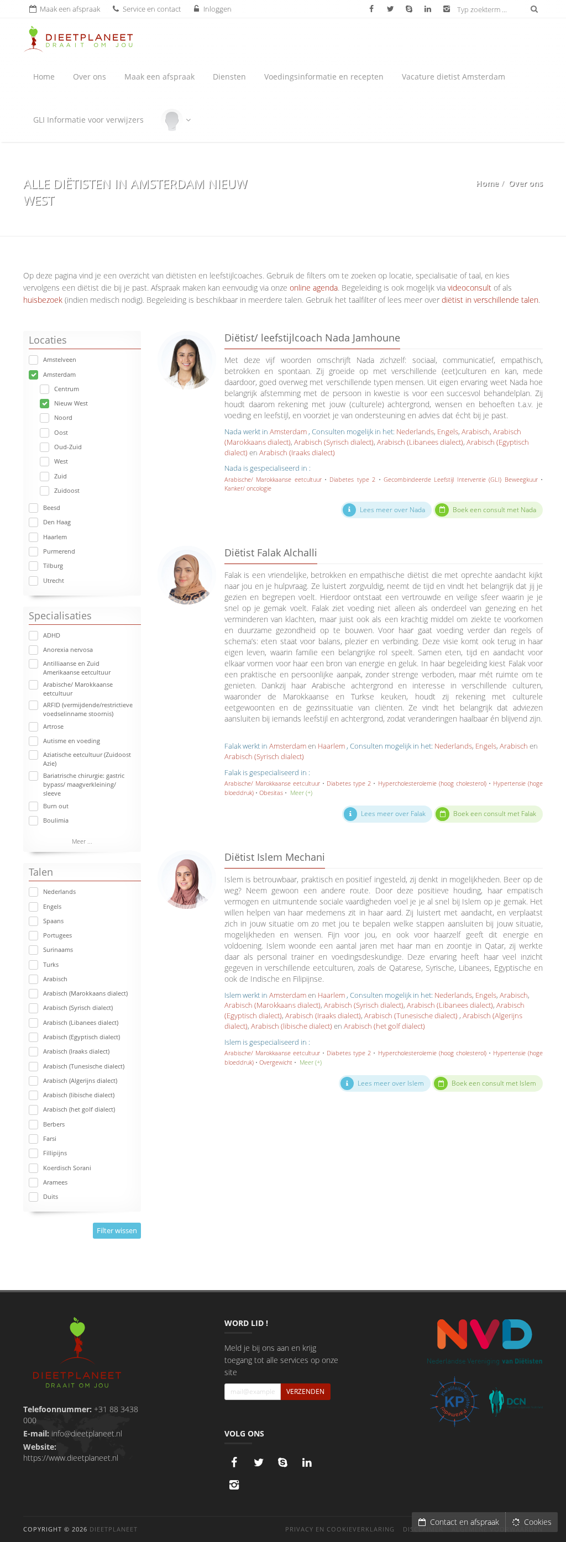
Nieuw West (71, 403)
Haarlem (55, 537)
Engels (52, 906)
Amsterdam (59, 374)
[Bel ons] (283, 1462)
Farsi (49, 1138)
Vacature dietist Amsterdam (453, 76)
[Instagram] (234, 1484)
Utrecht (53, 580)
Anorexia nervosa (68, 649)
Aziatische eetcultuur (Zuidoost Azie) (87, 758)
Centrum (66, 389)
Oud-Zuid (68, 447)
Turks (51, 964)
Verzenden (305, 1391)
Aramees (55, 1182)
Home (44, 76)
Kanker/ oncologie (247, 488)
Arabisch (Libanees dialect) (80, 1022)
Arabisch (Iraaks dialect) (76, 1051)
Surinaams (58, 949)
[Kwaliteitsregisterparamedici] (454, 1401)
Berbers (54, 1124)
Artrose (53, 726)
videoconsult (469, 287)
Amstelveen (59, 359)
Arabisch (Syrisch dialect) (78, 1007)
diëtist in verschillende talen (490, 299)
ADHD (51, 635)
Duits (50, 1196)
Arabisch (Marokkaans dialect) (85, 993)
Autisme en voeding (71, 740)
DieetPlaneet (114, 1529)
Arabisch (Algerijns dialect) (80, 1080)
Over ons (89, 76)
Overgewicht (275, 1062)
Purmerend (59, 551)
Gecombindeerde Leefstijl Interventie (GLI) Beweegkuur (461, 479)
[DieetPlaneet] (77, 1354)
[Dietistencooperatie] (516, 1402)
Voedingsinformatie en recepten (324, 76)
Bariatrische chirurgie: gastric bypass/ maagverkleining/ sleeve (83, 784)
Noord (63, 417)
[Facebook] (234, 1462)
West (61, 461)
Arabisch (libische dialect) (78, 1095)
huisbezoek (42, 299)
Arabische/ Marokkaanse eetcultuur (78, 688)
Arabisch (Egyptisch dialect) (81, 1037)
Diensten (229, 76)
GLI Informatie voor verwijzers (88, 119)
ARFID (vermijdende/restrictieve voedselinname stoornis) (88, 709)
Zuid (60, 476)
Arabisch (55, 979)
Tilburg (53, 565)
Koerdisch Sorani (67, 1168)
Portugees (57, 935)
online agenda (314, 287)
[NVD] (484, 1341)
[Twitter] (259, 1462)
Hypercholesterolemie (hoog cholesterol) (432, 783)
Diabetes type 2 (352, 479)
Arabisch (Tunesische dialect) (83, 1066)
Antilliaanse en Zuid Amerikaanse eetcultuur (77, 667)
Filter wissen (117, 1230)
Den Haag (57, 522)
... (82, 841)
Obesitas (271, 792)
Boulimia (56, 820)
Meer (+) (301, 792)
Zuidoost (67, 490)
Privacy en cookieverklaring (340, 1529)
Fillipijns (55, 1153)
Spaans (53, 921)
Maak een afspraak (159, 76)
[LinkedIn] (307, 1462)
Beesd (51, 507)
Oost (61, 432)
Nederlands (59, 891)
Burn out (56, 806)
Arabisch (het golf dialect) (79, 1109)
